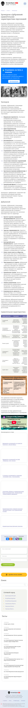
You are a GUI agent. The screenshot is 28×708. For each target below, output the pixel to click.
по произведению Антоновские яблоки (12, 629)
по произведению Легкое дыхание (13, 635)
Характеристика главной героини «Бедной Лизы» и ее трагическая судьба (13, 510)
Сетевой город (16, 700)
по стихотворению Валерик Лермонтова (11, 653)
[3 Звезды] (21, 536)
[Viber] (17, 539)
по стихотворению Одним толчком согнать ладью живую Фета (13, 641)
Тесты (10, 700)
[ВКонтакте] (7, 539)
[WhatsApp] (20, 539)
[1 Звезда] (18, 536)
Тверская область (9, 606)
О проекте (5, 700)
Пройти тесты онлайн (15, 574)
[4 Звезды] (22, 536)
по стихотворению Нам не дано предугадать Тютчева (12, 647)
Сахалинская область (10, 603)
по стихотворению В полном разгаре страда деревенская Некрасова (14, 666)
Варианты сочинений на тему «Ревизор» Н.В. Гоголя (11, 460)
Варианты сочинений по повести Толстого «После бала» (12, 444)
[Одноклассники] (10, 539)
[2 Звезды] (20, 536)
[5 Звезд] (23, 536)
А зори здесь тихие (9, 624)
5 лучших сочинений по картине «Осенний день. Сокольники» (12, 476)
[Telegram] (14, 539)
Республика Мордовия (10, 601)
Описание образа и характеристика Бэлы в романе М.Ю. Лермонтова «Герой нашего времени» (13, 493)
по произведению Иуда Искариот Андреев (13, 677)
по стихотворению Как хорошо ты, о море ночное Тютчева (13, 659)
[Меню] (25, 3)
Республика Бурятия (10, 598)
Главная (3, 10)
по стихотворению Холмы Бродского (14, 671)
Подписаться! (14, 81)
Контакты (23, 700)
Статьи (8, 10)
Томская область (9, 609)
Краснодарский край (10, 595)
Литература (14, 10)
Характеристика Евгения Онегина (12, 526)
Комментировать (8, 564)
